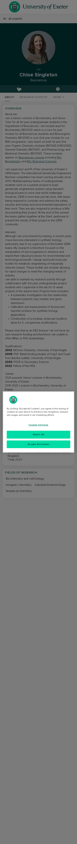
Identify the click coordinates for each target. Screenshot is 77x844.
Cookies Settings (38, 425)
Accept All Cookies (38, 444)
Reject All (38, 434)
